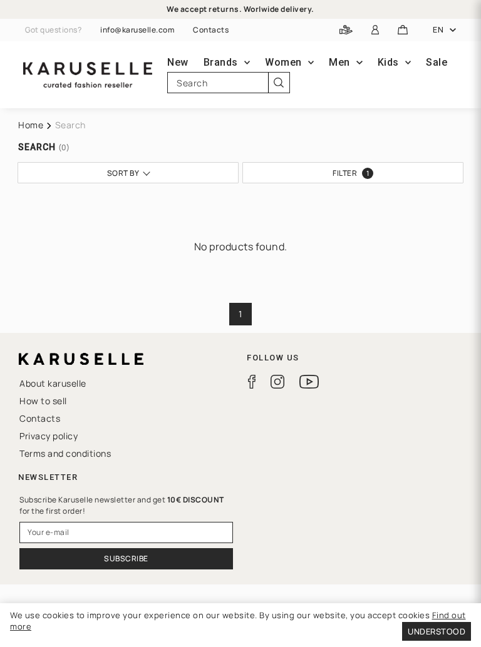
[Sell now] (346, 30)
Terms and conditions (65, 453)
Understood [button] (436, 631)
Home (30, 125)
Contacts (211, 30)
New (178, 62)
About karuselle (52, 383)
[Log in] (375, 30)
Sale (436, 62)
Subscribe (126, 558)
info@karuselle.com (137, 30)
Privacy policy (48, 436)
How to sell (43, 401)
